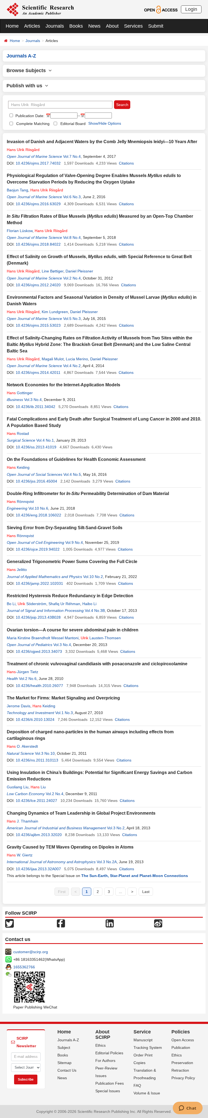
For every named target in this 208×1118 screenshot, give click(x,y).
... (120, 891)
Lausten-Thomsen (101, 638)
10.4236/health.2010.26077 (39, 685)
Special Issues (107, 1091)
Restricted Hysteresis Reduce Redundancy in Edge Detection (70, 595)
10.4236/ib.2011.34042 (35, 406)
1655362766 (24, 967)
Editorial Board (73, 123)
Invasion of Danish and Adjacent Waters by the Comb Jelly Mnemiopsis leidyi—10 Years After (102, 141)
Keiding (18, 467)
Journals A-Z (68, 1040)
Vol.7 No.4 (72, 156)
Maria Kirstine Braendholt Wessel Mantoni (43, 638)
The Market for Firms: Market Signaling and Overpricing (63, 698)
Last (146, 891)
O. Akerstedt (22, 746)
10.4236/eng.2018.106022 (38, 515)
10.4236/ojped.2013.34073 (39, 651)
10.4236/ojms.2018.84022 (38, 244)
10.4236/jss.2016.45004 (36, 481)
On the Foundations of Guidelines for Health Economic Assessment (76, 459)
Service (142, 1032)
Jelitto (17, 569)
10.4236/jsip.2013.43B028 (38, 617)
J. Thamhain (22, 821)
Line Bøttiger (52, 271)
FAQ (137, 1085)
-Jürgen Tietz (22, 672)
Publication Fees (109, 1083)
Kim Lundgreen (55, 312)
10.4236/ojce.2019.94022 (38, 549)
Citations (126, 163)
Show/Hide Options (104, 123)
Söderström (32, 604)
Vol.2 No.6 (28, 678)
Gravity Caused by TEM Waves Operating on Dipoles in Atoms (70, 847)
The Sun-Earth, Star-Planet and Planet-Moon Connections (134, 875)
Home (12, 26)
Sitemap (64, 1063)
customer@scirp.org (30, 952)
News (94, 26)
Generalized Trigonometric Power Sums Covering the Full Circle (72, 561)
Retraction (180, 1070)
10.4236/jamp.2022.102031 (39, 583)
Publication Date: (29, 116)
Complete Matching (33, 123)
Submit (155, 26)
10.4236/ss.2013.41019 (36, 447)
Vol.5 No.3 (72, 318)
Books (76, 26)
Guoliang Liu (17, 787)
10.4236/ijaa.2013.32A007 (38, 869)
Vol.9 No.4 (74, 542)
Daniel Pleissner (79, 271)
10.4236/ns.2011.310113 (37, 760)
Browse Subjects (27, 70)
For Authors (105, 1060)
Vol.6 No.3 (72, 197)
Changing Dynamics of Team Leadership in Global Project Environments (81, 813)
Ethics (100, 1045)
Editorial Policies (109, 1053)
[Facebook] (61, 923)
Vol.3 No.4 (33, 399)
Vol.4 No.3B (95, 610)
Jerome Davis (18, 706)
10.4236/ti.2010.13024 (35, 719)
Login (191, 9)
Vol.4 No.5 (72, 474)
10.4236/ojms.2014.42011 (38, 372)
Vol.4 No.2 (72, 366)
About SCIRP (102, 1034)
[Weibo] (158, 923)
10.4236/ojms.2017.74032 (38, 163)
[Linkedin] (110, 923)
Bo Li (11, 604)
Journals (55, 26)
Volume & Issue (147, 1093)
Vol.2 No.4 (72, 278)
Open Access (182, 1040)
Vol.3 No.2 (116, 828)
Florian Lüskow (19, 231)
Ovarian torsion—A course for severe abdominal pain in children (72, 630)
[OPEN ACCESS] (161, 9)
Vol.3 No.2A (107, 862)
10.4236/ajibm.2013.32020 (39, 835)
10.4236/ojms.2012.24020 (38, 285)
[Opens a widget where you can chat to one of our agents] (188, 1108)
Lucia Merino (77, 359)
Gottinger (20, 393)
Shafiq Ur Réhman (64, 604)
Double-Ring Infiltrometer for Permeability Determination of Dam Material (88, 493)
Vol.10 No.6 (38, 508)
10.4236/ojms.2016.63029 (38, 204)
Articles (32, 26)
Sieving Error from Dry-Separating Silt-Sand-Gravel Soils (64, 527)
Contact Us (66, 1070)
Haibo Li (89, 604)
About (112, 26)
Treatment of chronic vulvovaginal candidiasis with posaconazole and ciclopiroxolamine (97, 663)
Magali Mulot (53, 359)
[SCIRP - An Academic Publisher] (40, 9)
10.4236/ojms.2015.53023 (38, 325)
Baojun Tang (17, 190)
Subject (63, 1047)
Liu (38, 787)
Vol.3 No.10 (45, 753)
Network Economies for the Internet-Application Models (63, 385)
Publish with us (25, 85)
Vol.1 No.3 (64, 713)
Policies (180, 1032)
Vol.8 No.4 (72, 237)
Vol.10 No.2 (93, 576)
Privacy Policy (183, 1078)
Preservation (182, 1063)
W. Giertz (19, 855)
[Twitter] (9, 923)
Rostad (18, 433)
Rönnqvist (20, 501)
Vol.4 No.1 (45, 440)
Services (133, 26)
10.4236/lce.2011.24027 (36, 800)
